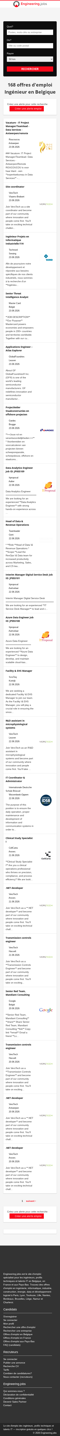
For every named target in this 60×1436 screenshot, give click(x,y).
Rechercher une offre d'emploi (19, 1327)
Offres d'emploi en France (17, 1337)
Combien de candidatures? (17, 1373)
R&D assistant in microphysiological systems (16, 724)
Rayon (10, 53)
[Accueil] (30, 4)
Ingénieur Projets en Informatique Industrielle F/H (17, 240)
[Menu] (55, 4)
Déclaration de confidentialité (18, 1394)
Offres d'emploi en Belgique (17, 1334)
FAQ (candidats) (11, 1345)
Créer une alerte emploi (28, 108)
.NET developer (14, 888)
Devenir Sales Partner (14, 1401)
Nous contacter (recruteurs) (17, 1377)
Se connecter (10, 1320)
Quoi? (10, 26)
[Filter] (4, 4)
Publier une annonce (14, 1362)
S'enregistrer (10, 1316)
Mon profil (8, 1323)
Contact (7, 1405)
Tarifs (6, 1369)
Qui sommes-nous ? (14, 1391)
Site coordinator (15, 186)
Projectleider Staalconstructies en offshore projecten (17, 411)
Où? (9, 40)
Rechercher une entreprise (17, 1330)
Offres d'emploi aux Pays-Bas (18, 1341)
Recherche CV (11, 1366)
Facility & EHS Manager (19, 670)
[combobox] (30, 32)
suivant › (31, 1201)
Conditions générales (14, 1398)
